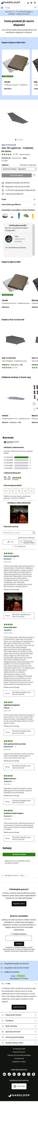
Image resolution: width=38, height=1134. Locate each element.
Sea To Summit (9, 145)
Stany (22, 875)
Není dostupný (17, 175)
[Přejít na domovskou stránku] (3, 875)
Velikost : (5, 165)
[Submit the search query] (35, 8)
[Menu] (2, 8)
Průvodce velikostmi (28, 165)
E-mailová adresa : (19, 934)
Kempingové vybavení (11, 875)
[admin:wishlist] (34, 175)
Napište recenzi (25, 154)
